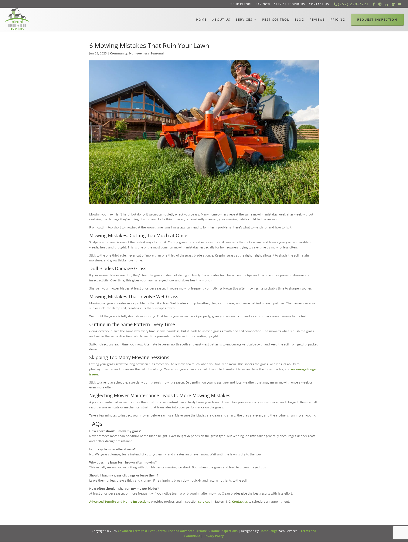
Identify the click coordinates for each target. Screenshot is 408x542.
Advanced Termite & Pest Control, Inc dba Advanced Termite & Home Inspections (178, 531)
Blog (299, 19)
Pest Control (275, 19)
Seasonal (157, 53)
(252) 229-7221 (353, 3)
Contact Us (319, 4)
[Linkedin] (386, 4)
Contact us (240, 501)
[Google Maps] (393, 4)
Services (244, 19)
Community (119, 53)
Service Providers (289, 4)
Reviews (317, 19)
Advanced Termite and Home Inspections (119, 501)
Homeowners (139, 53)
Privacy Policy (214, 536)
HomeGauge (268, 531)
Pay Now (263, 4)
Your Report (241, 4)
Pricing (337, 19)
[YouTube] (399, 4)
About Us (221, 19)
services (204, 501)
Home (201, 19)
